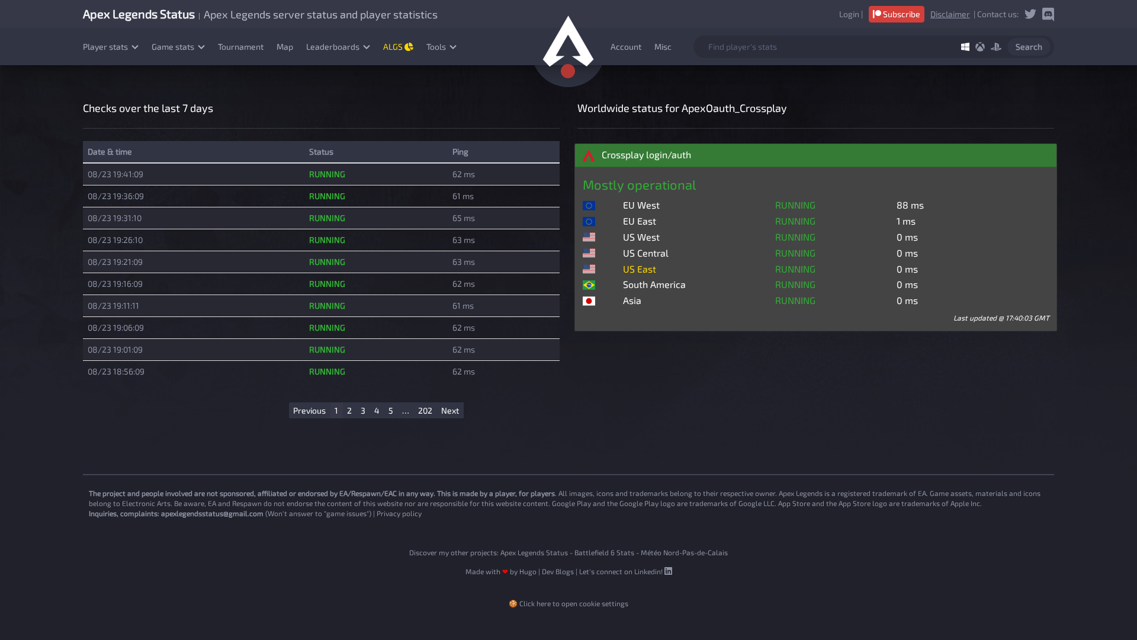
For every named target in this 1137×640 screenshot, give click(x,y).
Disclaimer (950, 14)
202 (425, 410)
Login (849, 14)
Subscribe (900, 14)
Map (285, 46)
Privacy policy (399, 513)
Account (626, 46)
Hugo (528, 571)
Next (450, 410)
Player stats (106, 46)
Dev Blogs (558, 571)
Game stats (174, 46)
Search (1029, 46)
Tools (437, 46)
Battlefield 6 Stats (604, 552)
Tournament (241, 46)
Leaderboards (333, 46)
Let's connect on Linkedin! (621, 571)
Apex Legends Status (534, 552)
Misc (663, 46)
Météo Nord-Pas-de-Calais (684, 552)
